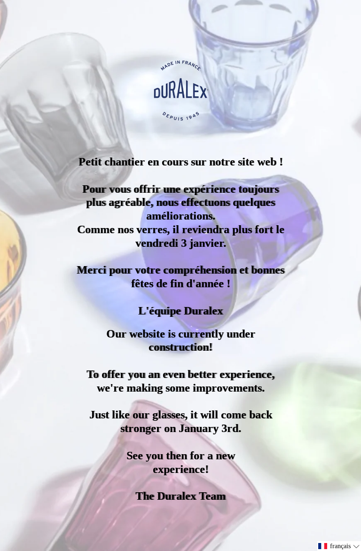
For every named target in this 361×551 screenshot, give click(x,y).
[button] (339, 546)
